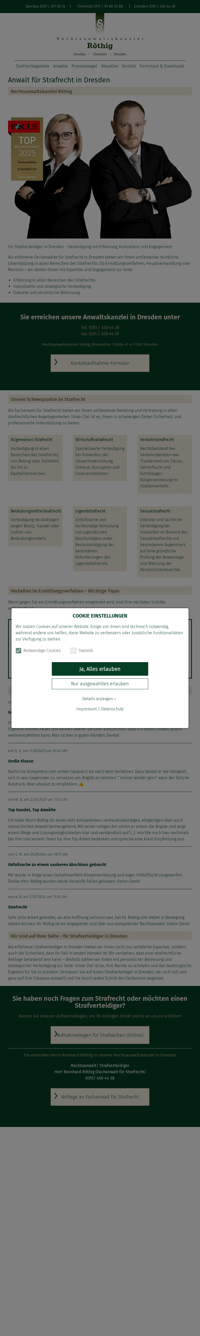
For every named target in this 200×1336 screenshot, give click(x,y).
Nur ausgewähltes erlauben (100, 684)
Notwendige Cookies (42, 650)
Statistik (85, 650)
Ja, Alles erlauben (100, 669)
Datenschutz (112, 708)
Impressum (86, 708)
